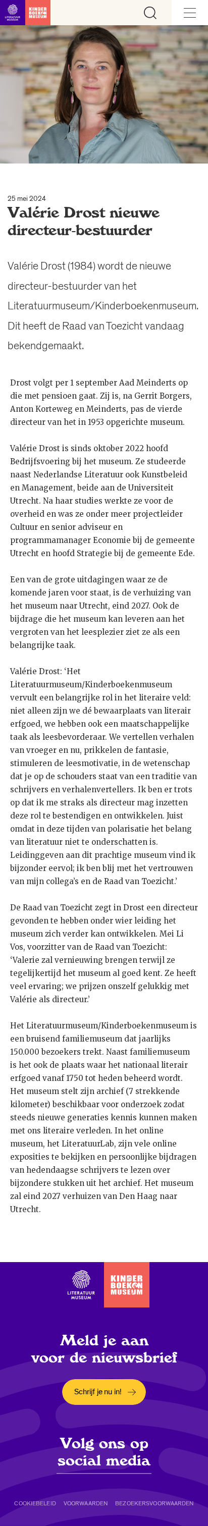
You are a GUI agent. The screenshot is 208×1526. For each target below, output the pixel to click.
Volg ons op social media (104, 1451)
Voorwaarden (86, 1503)
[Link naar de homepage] (25, 12)
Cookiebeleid (35, 1503)
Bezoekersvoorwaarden (154, 1503)
